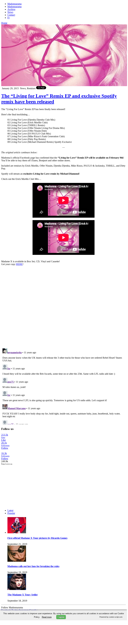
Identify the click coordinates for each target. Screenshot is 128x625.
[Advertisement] (24, 484)
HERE (19, 264)
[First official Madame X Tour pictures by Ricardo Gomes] (16, 532)
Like (3, 440)
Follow (4, 448)
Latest (10, 510)
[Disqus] (63, 306)
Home (4, 23)
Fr (8, 17)
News (10, 12)
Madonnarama (14, 3)
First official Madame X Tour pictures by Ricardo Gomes (37, 538)
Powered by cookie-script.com (110, 617)
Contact (11, 15)
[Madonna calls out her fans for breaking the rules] (16, 561)
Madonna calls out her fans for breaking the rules (33, 566)
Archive (11, 9)
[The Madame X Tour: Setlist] (16, 589)
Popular (11, 513)
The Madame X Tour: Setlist (22, 594)
